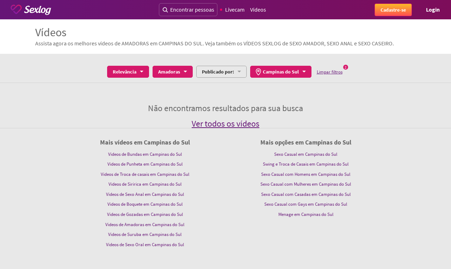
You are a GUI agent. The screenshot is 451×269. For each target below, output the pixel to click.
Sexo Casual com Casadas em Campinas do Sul (306, 194)
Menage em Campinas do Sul (305, 214)
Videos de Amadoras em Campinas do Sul (144, 225)
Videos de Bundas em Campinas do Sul (145, 154)
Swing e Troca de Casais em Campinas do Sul (305, 164)
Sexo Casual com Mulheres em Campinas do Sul (305, 184)
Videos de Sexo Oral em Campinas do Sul (145, 245)
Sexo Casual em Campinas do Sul (305, 154)
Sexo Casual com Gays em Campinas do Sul (305, 204)
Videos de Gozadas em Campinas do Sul (145, 214)
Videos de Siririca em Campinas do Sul (145, 184)
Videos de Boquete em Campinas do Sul (145, 204)
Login (433, 9)
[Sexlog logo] (30, 9)
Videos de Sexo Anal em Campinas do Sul (145, 194)
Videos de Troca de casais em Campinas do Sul (145, 174)
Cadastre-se (393, 10)
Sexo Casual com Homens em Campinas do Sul (305, 174)
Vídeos (258, 9)
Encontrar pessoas (192, 9)
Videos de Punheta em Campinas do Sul (145, 164)
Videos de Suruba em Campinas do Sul (144, 234)
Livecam (235, 9)
